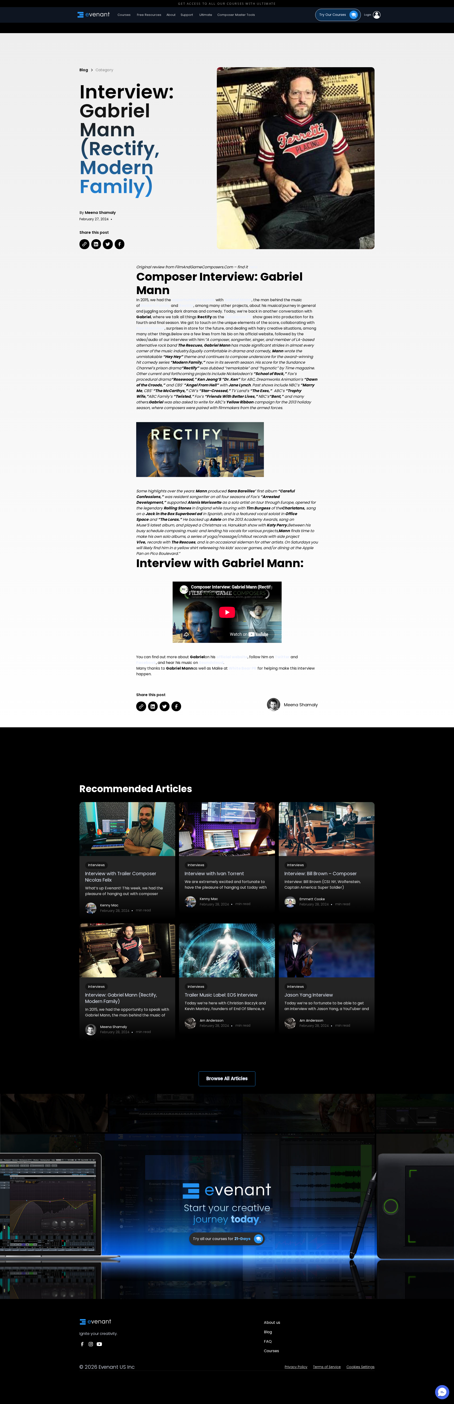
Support (187, 15)
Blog (268, 1332)
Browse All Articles (227, 1078)
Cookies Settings (360, 1366)
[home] (93, 14)
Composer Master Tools (236, 15)
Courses (124, 15)
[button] (149, 15)
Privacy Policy (296, 1366)
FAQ (268, 1341)
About (170, 15)
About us (272, 1322)
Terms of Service (327, 1366)
